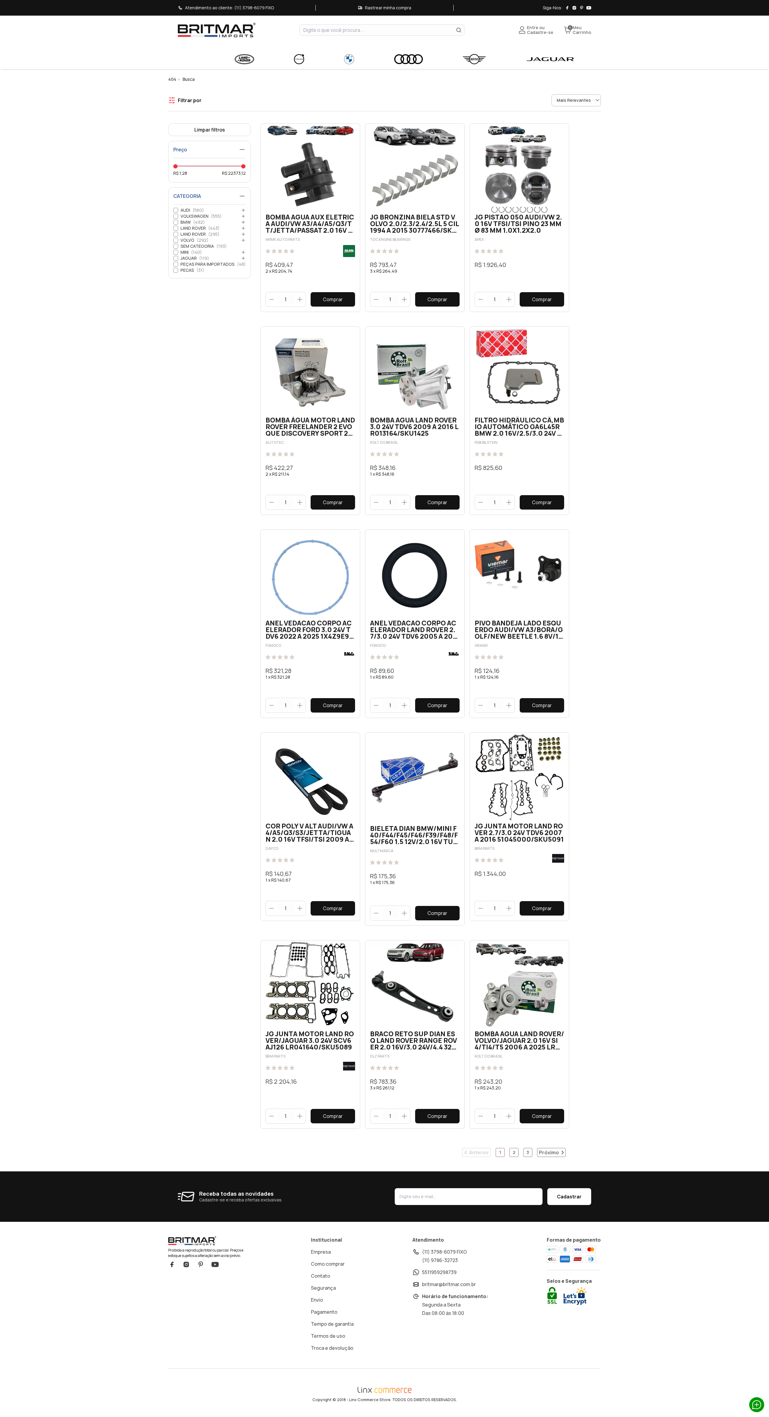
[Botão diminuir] (272, 299)
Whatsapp (756, 1404)
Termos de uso (328, 1336)
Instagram (186, 1264)
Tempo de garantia (332, 1324)
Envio (317, 1300)
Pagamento (324, 1312)
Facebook (171, 1264)
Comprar (333, 299)
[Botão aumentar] (299, 299)
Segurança (323, 1288)
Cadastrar (569, 1196)
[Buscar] (458, 30)
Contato (320, 1276)
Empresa (321, 1252)
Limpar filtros (209, 129)
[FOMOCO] (349, 654)
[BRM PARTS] (558, 858)
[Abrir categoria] (243, 210)
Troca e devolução (332, 1348)
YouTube (215, 1264)
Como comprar (328, 1264)
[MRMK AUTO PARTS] (349, 251)
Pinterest (200, 1264)
